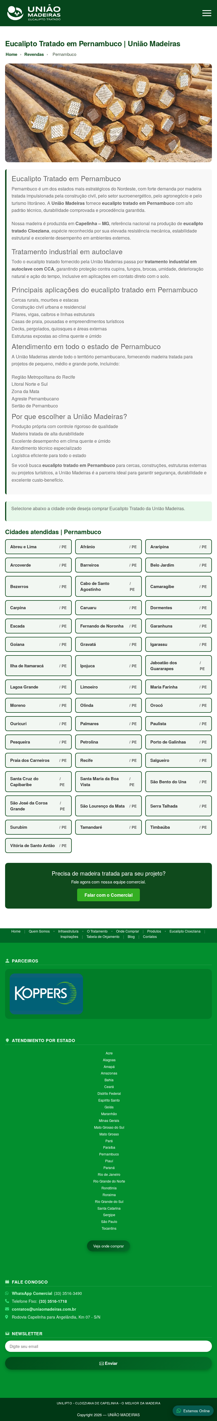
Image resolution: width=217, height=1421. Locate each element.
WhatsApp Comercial (32, 1293)
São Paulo (109, 1221)
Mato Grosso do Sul (109, 1127)
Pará (109, 1141)
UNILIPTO (64, 1403)
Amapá (109, 1066)
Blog (131, 936)
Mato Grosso (109, 1134)
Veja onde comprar (108, 1246)
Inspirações (69, 936)
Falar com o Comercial (108, 895)
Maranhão (109, 1113)
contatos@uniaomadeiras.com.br (44, 1309)
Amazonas (109, 1073)
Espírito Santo (109, 1100)
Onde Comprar (127, 931)
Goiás (109, 1107)
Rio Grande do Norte (109, 1181)
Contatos (150, 936)
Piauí (109, 1161)
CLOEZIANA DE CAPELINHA (96, 1403)
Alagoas (109, 1060)
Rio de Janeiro (109, 1174)
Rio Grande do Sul (109, 1201)
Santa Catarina (109, 1208)
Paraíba (109, 1147)
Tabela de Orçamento (103, 936)
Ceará (109, 1086)
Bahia (109, 1080)
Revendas (34, 54)
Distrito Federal (109, 1093)
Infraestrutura (68, 931)
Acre (109, 1053)
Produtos (154, 931)
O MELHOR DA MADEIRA (140, 1403)
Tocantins (109, 1228)
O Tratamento (97, 931)
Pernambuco (109, 1154)
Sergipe (109, 1214)
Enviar (111, 1363)
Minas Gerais (109, 1120)
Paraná (109, 1167)
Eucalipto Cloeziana (185, 931)
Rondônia (109, 1188)
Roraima (109, 1194)
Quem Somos (39, 931)
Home (11, 54)
